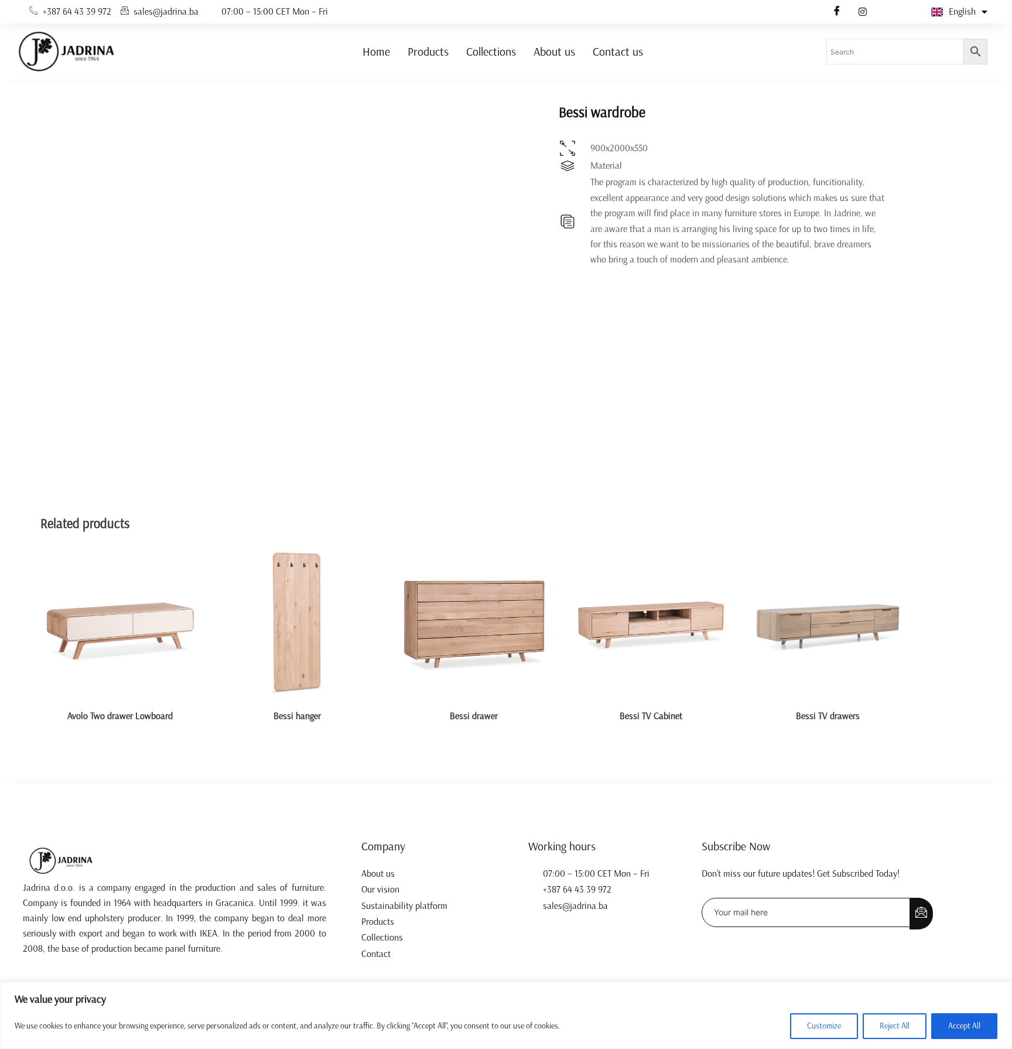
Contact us (618, 52)
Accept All (964, 1026)
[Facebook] (837, 12)
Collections (491, 52)
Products (428, 52)
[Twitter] (862, 12)
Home (376, 52)
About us (554, 52)
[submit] (921, 913)
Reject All (895, 1026)
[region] (506, 1015)
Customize (824, 1026)
